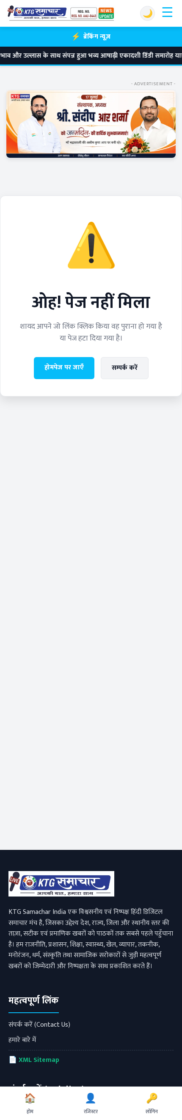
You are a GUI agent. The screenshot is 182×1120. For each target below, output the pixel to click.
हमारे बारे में (22, 1040)
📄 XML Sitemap (33, 1060)
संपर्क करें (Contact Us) (39, 1025)
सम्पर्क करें (125, 368)
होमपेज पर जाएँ (64, 367)
